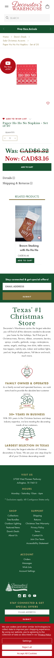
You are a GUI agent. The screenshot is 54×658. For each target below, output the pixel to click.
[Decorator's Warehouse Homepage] (27, 586)
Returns (37, 519)
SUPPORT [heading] (37, 510)
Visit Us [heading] (27, 474)
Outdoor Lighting (13, 523)
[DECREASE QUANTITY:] (5, 137)
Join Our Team (37, 539)
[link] (19, 595)
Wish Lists (27, 567)
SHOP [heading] (13, 510)
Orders (27, 559)
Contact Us (37, 535)
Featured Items (13, 527)
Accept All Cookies (27, 653)
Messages (27, 563)
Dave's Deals (13, 531)
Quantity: (10, 132)
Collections (13, 515)
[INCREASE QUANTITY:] (15, 137)
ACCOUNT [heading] (27, 554)
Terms (37, 531)
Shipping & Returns (16, 183)
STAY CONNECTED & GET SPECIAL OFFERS (27, 604)
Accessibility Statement (37, 543)
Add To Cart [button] (25, 260)
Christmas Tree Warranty (37, 523)
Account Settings (27, 570)
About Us (12, 535)
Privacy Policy (37, 527)
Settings (27, 640)
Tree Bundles (13, 519)
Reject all (27, 647)
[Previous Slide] (3, 29)
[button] (7, 6)
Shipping (37, 515)
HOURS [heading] (27, 488)
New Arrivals (30, 28)
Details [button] (8, 178)
